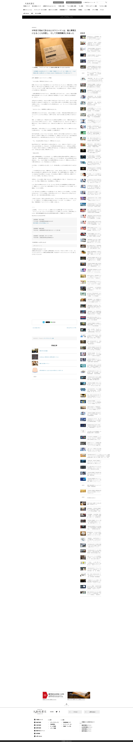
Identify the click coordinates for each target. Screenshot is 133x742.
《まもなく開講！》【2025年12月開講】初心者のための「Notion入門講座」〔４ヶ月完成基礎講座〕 (94, 115)
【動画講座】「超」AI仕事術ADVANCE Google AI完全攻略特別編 (94, 97)
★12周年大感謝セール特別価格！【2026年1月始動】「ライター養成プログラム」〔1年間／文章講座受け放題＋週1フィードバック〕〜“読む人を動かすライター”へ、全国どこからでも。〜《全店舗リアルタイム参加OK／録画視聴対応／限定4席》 (94, 157)
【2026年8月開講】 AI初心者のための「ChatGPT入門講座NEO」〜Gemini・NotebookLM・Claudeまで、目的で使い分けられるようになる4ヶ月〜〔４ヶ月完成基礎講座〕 (94, 50)
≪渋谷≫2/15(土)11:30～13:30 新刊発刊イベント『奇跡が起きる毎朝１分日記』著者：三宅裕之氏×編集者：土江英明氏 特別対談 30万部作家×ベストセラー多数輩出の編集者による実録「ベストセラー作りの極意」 (94, 336)
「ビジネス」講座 (103, 6)
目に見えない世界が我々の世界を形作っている (48, 357)
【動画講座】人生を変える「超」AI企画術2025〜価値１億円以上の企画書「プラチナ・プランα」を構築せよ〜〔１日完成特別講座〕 (94, 307)
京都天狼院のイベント (86, 729)
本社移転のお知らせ (91, 497)
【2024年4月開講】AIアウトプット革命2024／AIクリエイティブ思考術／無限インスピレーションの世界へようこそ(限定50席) (94, 480)
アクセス (102, 9)
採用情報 (38, 733)
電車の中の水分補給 (43, 350)
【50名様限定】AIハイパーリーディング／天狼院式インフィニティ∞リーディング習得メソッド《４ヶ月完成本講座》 (94, 121)
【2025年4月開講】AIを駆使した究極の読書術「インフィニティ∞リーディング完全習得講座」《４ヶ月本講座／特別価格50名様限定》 (94, 325)
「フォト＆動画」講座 (71, 6)
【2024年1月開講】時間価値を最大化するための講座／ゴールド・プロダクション (94, 492)
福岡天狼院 (38, 727)
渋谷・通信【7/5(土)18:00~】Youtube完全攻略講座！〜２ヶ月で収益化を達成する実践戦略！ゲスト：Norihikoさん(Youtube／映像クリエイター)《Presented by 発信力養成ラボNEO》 (94, 211)
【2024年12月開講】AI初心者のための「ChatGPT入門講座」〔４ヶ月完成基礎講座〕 (94, 414)
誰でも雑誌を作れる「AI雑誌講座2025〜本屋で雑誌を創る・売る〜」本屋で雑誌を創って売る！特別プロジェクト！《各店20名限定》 (94, 247)
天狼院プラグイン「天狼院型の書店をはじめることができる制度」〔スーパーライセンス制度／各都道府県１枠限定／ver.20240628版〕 (94, 444)
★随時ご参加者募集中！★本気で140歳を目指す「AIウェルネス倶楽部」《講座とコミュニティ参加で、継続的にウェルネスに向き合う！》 (94, 253)
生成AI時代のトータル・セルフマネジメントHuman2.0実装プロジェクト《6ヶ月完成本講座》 (94, 91)
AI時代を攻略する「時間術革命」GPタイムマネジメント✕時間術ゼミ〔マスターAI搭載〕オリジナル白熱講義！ (94, 408)
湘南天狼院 (38, 722)
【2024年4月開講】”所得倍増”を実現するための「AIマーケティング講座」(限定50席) (94, 474)
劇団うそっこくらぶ (27, 9)
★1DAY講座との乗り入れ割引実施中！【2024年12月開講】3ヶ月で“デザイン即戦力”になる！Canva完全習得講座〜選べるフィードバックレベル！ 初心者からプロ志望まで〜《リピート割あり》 (94, 366)
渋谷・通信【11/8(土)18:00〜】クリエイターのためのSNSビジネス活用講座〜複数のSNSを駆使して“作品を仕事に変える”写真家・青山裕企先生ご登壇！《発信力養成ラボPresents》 (94, 139)
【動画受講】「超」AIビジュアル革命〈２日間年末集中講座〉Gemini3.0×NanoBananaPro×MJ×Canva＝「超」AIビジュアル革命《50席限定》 (95, 80)
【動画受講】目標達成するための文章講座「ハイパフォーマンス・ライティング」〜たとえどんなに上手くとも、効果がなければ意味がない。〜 (94, 271)
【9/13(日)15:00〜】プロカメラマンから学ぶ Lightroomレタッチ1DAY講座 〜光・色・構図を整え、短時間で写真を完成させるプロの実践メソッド (94, 569)
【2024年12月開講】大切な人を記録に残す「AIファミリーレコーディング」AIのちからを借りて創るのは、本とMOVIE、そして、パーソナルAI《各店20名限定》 (94, 384)
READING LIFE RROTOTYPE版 (74, 2)
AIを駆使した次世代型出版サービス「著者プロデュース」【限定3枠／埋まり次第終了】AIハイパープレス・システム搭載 (94, 127)
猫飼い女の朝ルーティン (44, 363)
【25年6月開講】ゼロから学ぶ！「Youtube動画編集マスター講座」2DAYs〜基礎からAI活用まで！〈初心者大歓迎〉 (94, 235)
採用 (32, 13)
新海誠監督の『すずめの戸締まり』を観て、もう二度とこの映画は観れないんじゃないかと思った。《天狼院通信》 (94, 534)
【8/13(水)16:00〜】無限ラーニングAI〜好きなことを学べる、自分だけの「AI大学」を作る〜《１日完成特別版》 (94, 193)
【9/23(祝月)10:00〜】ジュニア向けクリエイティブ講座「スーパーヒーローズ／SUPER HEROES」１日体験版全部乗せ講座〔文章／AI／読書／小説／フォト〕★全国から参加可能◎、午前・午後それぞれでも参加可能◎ (98, 456)
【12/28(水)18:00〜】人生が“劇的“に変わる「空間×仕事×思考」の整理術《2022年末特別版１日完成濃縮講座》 (94, 551)
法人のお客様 (38, 13)
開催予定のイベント (89, 2)
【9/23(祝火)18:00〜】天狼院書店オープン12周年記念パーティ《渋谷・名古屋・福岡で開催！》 (94, 169)
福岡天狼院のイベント (86, 731)
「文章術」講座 (61, 6)
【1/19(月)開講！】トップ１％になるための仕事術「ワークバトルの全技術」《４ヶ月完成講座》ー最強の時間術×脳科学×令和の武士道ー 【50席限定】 (94, 109)
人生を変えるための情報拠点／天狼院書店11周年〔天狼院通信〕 (94, 432)
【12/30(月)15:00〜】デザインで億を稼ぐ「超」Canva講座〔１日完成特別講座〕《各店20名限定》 (94, 372)
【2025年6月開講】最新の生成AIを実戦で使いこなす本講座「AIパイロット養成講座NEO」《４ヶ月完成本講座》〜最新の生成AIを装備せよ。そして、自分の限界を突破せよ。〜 (94, 265)
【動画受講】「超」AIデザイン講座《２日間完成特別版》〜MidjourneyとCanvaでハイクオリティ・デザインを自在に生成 (94, 163)
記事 (53, 338)
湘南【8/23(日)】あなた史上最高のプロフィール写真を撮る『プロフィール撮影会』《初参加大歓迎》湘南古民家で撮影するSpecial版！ (94, 593)
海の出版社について (36, 6)
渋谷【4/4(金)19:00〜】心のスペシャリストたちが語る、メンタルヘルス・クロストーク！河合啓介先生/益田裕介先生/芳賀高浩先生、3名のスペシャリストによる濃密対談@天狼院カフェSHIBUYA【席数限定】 (94, 283)
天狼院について (26, 6)
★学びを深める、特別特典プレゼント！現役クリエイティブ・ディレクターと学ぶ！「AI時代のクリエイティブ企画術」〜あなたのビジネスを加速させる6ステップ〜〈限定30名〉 (94, 277)
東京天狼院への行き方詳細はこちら (41, 223)
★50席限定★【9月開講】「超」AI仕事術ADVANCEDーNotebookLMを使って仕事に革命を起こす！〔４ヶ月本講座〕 (94, 187)
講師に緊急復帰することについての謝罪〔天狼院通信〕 (94, 486)
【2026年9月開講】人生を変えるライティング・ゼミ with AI (94, 56)
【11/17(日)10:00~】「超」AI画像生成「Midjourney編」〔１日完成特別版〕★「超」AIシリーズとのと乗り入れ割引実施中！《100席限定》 (94, 390)
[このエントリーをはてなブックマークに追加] (44, 322)
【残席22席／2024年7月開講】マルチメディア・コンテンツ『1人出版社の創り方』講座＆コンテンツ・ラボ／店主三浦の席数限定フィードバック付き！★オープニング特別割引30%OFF (94, 462)
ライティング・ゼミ (67, 724)
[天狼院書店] (29, 2)
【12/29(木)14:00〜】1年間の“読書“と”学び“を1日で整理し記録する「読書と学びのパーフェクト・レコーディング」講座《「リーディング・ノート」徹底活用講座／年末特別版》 (94, 546)
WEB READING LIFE (58, 2)
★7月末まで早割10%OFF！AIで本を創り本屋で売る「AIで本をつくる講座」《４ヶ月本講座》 (94, 294)
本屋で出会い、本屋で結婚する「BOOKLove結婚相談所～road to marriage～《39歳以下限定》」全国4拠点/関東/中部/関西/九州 (94, 145)
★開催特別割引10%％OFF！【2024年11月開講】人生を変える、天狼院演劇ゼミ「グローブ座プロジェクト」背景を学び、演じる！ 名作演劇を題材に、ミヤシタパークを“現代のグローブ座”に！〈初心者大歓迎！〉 (94, 426)
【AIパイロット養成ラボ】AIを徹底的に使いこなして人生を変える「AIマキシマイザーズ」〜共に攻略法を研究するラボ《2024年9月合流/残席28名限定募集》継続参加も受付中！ (94, 450)
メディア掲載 (95, 9)
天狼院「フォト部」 (67, 726)
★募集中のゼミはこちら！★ (49, 6)
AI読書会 (80, 9)
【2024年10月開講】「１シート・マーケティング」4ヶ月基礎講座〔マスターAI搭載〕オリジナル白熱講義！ (94, 402)
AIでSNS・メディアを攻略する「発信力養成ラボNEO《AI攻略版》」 (94, 175)
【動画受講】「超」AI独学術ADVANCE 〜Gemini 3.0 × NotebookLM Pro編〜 (94, 103)
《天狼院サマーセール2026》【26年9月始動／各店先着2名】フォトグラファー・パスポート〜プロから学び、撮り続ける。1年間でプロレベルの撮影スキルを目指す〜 (94, 581)
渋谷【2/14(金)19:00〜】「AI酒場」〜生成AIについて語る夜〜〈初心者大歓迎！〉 (94, 342)
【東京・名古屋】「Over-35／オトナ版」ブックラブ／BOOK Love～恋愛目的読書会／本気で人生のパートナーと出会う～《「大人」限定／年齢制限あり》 (94, 330)
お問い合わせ (26, 13)
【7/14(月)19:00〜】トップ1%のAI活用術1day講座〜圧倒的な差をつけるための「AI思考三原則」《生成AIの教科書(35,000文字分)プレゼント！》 (94, 205)
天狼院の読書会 (72, 9)
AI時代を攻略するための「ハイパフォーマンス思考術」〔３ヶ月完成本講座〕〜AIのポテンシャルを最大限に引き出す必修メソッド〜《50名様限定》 (94, 229)
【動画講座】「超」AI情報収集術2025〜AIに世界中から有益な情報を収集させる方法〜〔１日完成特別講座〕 (94, 313)
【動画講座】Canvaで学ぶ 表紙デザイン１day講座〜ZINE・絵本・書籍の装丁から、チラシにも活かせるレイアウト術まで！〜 (94, 241)
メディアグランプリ (47, 338)
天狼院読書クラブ (63, 9)
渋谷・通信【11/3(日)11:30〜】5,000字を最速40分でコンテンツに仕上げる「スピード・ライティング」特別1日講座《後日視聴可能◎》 (94, 396)
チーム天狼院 (53, 726)
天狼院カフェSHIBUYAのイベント (87, 722)
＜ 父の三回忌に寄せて (36, 327)
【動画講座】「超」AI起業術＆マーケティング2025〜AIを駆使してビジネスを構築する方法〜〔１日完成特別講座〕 (94, 301)
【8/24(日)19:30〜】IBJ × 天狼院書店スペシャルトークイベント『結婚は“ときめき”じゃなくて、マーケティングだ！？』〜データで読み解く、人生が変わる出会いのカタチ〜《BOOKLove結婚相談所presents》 (94, 199)
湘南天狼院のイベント (86, 725)
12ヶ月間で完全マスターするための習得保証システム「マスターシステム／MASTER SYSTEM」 (94, 468)
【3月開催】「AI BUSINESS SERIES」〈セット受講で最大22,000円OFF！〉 (94, 288)
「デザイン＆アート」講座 (91, 6)
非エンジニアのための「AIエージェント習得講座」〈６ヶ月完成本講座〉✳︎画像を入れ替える (94, 73)
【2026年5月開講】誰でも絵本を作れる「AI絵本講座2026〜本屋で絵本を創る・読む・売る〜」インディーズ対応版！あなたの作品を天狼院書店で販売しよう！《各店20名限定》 (94, 68)
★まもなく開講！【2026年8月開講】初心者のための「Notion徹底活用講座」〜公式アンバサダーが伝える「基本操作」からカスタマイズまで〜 (94, 587)
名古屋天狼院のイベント (87, 727)
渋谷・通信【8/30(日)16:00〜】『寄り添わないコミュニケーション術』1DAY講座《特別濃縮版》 (94, 575)
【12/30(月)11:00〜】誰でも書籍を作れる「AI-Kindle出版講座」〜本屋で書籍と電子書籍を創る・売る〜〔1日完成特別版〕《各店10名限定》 (94, 378)
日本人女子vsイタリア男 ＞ (72, 327)
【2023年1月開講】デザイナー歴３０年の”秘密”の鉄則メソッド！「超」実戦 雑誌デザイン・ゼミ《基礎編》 (94, 522)
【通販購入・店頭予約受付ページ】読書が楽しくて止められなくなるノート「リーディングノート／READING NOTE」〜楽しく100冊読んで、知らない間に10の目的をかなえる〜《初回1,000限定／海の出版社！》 (94, 540)
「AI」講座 (80, 6)
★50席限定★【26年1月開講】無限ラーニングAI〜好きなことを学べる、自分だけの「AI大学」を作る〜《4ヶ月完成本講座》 (94, 181)
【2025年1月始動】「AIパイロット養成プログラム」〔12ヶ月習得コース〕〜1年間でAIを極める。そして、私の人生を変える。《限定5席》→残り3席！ (94, 354)
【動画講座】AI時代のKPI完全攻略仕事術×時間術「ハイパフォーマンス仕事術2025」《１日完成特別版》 (94, 217)
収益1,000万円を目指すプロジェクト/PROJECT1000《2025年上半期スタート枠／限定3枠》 (94, 318)
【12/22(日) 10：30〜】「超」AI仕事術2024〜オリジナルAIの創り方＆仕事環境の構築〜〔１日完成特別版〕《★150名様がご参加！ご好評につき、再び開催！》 (94, 420)
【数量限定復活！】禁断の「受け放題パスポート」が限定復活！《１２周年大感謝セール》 (94, 151)
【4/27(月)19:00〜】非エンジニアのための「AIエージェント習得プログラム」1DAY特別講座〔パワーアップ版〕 (94, 62)
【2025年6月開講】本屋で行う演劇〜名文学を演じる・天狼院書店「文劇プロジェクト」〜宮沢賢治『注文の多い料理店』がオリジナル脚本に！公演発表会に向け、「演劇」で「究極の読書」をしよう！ (94, 259)
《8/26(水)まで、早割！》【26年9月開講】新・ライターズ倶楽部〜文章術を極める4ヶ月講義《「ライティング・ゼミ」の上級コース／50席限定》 (94, 44)
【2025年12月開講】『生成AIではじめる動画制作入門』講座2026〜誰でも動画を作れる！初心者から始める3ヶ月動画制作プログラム (94, 86)
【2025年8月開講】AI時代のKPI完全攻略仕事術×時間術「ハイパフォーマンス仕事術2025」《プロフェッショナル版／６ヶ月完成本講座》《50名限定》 (94, 223)
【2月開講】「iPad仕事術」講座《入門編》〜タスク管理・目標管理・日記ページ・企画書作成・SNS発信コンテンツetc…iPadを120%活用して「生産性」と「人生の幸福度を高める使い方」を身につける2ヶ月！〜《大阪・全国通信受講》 (94, 516)
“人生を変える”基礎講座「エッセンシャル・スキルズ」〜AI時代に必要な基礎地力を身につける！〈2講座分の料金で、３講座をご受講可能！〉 (94, 438)
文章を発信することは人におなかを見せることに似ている (51, 370)
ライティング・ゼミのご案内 (40, 9)
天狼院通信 (52, 724)
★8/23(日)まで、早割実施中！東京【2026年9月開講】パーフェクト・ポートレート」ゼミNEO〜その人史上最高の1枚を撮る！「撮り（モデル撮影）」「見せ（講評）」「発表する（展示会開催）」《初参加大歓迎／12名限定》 (94, 38)
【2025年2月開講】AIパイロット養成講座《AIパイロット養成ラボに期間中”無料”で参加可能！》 (94, 360)
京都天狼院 (38, 725)
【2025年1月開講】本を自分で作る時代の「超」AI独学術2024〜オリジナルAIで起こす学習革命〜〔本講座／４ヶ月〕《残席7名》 (94, 348)
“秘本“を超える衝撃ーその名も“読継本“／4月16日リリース (94, 504)
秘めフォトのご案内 (53, 9)
